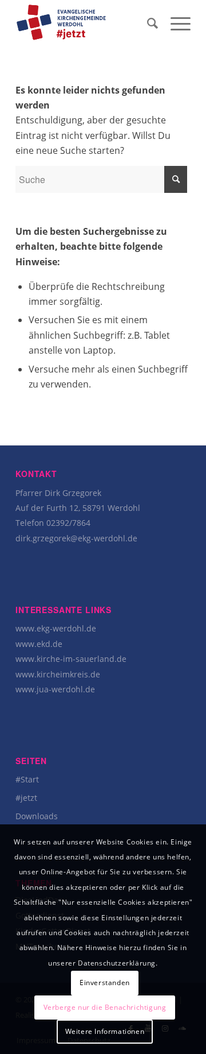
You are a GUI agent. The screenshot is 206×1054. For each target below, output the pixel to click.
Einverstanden (105, 982)
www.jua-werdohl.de (55, 689)
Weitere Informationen (105, 1031)
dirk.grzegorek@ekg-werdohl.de (76, 538)
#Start (27, 779)
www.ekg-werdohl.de (55, 628)
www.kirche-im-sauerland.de (70, 658)
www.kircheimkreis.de (57, 674)
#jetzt (26, 797)
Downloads (36, 816)
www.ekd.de (38, 643)
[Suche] (147, 23)
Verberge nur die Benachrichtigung (105, 1007)
